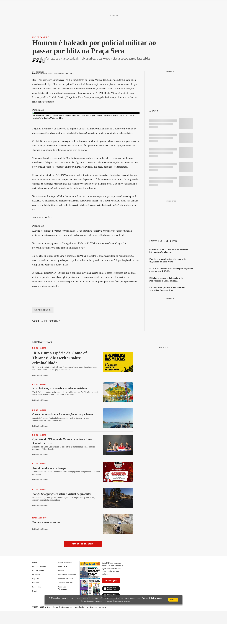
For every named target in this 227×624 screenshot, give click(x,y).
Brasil (34, 591)
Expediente (79, 607)
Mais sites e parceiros (67, 575)
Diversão (36, 575)
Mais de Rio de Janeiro (82, 544)
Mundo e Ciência (65, 562)
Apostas (61, 570)
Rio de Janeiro (40, 37)
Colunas (35, 583)
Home (34, 562)
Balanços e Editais (65, 579)
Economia (36, 587)
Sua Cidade (62, 566)
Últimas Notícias (39, 566)
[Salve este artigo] (43, 63)
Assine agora (111, 580)
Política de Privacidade (62, 588)
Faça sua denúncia (65, 583)
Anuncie (102, 607)
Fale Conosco (91, 607)
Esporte (35, 579)
